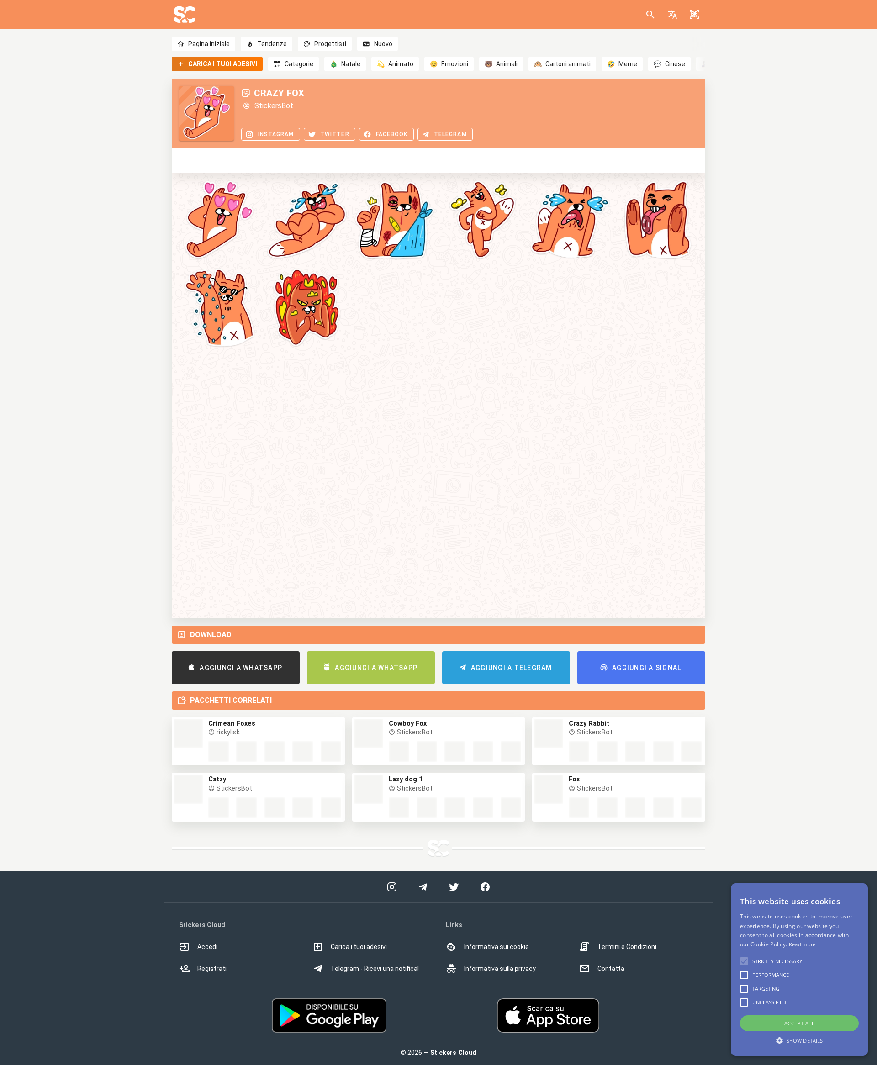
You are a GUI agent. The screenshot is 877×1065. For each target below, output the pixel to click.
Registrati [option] (212, 968)
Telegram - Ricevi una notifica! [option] (375, 968)
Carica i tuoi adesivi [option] (359, 946)
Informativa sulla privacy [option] (500, 968)
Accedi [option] (207, 946)
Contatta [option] (610, 968)
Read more (802, 944)
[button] (672, 15)
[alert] (799, 969)
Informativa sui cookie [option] (496, 946)
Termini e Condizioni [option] (626, 946)
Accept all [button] (799, 1023)
